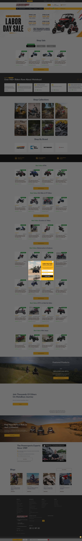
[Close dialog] (52, 262)
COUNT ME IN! (47, 276)
